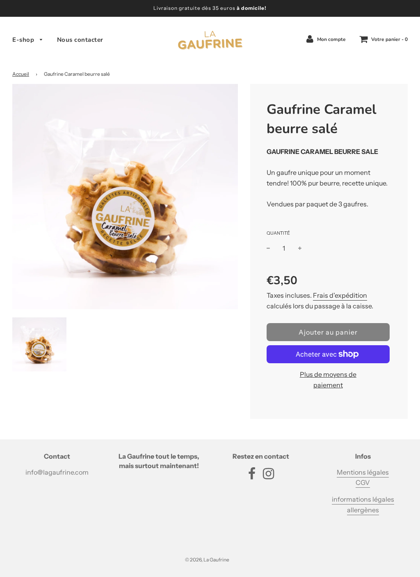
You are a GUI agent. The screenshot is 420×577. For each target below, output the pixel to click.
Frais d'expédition (340, 295)
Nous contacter (80, 40)
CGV (363, 482)
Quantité (278, 233)
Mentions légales (363, 472)
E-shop (24, 40)
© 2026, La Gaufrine (207, 560)
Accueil (20, 74)
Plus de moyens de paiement (328, 379)
